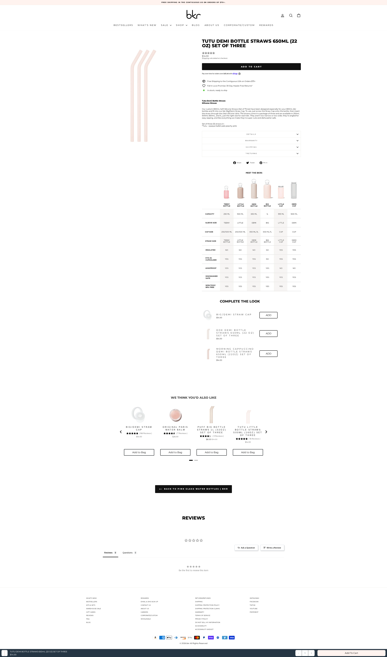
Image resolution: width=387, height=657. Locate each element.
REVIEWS (89, 615)
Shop (180, 25)
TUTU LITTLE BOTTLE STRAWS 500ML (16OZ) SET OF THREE (247, 431)
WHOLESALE (146, 619)
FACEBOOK (254, 602)
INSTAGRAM (254, 598)
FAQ (87, 619)
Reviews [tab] (108, 552)
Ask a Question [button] (248, 547)
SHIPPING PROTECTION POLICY (207, 605)
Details (251, 134)
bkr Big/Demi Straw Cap (234, 111)
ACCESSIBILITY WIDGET (204, 629)
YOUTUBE (253, 609)
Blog (196, 25)
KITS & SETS (90, 605)
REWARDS (145, 598)
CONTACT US (146, 605)
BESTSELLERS (91, 602)
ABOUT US (145, 609)
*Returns (251, 153)
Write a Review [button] (274, 547)
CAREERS (144, 612)
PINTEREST (254, 612)
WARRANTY (199, 612)
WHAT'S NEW (91, 598)
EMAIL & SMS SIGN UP (149, 602)
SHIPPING (199, 602)
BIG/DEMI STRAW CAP (234, 314)
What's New (147, 25)
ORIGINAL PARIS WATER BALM (175, 428)
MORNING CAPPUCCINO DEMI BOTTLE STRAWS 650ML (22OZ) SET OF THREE (235, 353)
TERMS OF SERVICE (202, 615)
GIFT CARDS (90, 612)
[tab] (191, 460)
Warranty (251, 140)
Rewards (266, 25)
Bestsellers (123, 25)
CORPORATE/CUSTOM (149, 615)
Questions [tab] (128, 552)
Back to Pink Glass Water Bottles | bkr (195, 489)
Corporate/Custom (239, 25)
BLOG (88, 622)
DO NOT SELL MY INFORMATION (207, 622)
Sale (165, 25)
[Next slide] (266, 432)
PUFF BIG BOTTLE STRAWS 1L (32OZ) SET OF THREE (211, 430)
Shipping (205, 58)
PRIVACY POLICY (201, 619)
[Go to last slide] (121, 432)
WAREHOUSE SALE (93, 609)
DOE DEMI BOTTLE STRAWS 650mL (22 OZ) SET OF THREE (235, 333)
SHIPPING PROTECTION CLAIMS (207, 609)
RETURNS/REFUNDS (203, 598)
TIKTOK (252, 605)
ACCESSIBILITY (201, 626)
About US (212, 25)
